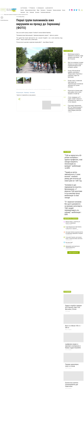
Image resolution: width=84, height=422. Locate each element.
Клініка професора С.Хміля (30, 10)
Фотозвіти (37, 12)
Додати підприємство (73, 252)
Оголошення (49, 10)
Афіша (38, 10)
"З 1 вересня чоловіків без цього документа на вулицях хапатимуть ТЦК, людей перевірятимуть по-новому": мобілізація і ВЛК (73, 208)
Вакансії (22, 10)
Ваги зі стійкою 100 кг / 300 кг (73, 326)
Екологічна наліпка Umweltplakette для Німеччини (71, 384)
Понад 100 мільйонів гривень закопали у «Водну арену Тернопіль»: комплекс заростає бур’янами (75, 74)
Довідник (41, 8)
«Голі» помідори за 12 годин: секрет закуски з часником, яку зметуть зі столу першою (75, 99)
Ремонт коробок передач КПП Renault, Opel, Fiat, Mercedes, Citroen (73, 307)
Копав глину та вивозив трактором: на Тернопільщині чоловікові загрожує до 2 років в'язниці (75, 84)
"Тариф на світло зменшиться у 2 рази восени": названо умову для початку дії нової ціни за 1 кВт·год (73, 176)
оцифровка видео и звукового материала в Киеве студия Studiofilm (73, 346)
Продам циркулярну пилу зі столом (71, 365)
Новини (32, 8)
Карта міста (23, 12)
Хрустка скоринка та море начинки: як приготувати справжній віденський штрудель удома (75, 65)
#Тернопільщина (19, 92)
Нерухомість (43, 10)
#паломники (32, 92)
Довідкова (32, 12)
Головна (24, 8)
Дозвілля (50, 8)
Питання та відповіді (57, 10)
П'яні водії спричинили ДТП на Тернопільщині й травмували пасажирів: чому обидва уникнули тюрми (75, 109)
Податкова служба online (45, 12)
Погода (63, 10)
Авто (27, 12)
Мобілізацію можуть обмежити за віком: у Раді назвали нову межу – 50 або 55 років (75, 56)
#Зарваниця (26, 92)
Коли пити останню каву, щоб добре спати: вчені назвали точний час (75, 92)
